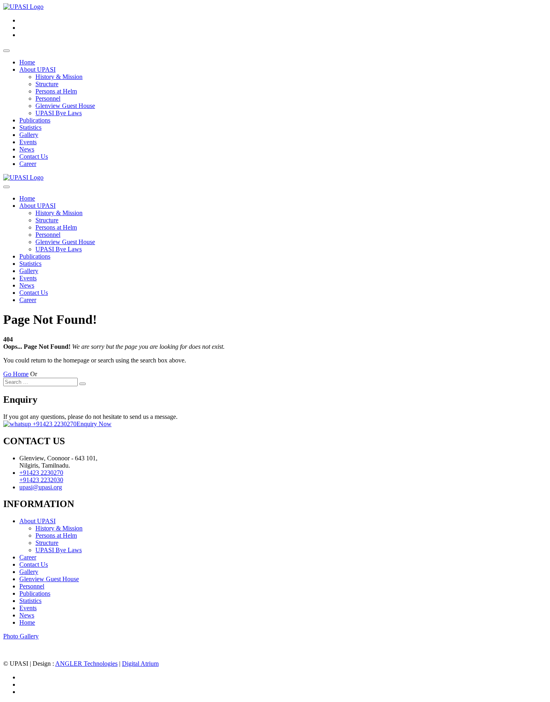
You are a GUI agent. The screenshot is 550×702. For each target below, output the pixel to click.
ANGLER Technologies (86, 663)
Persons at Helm (56, 91)
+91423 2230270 (54, 423)
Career (27, 163)
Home (27, 62)
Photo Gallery (21, 636)
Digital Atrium (140, 663)
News (26, 149)
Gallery (28, 134)
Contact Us (33, 156)
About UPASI (37, 69)
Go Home (16, 374)
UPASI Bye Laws (58, 113)
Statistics (30, 127)
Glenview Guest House (65, 105)
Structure (46, 84)
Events (28, 142)
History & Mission (59, 76)
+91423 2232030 (41, 479)
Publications (34, 120)
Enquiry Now (94, 423)
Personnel (47, 98)
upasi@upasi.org (40, 487)
